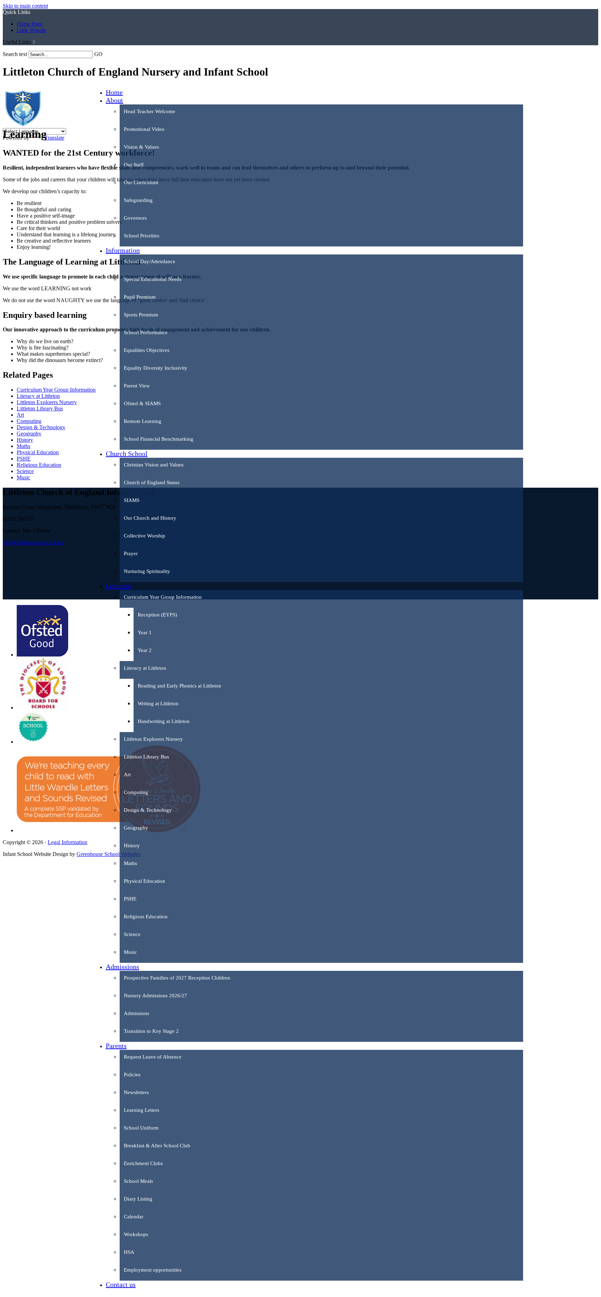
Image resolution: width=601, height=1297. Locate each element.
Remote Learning (142, 421)
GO (98, 54)
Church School (126, 453)
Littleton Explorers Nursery (153, 739)
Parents (116, 1046)
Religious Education (146, 916)
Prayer (131, 553)
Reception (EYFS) (157, 615)
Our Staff (134, 164)
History (132, 845)
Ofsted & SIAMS (142, 403)
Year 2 (145, 650)
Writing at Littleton (158, 703)
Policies (132, 1074)
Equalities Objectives (146, 350)
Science (132, 934)
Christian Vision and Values (154, 464)
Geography (136, 828)
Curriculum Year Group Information (163, 597)
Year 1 (145, 632)
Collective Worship (144, 536)
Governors (135, 218)
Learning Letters (141, 1110)
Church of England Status (151, 482)
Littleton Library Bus (146, 757)
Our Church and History (150, 518)
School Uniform (141, 1128)
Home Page (29, 24)
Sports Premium (141, 314)
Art (127, 774)
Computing (136, 792)
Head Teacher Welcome (149, 111)
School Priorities (141, 235)
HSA (129, 1252)
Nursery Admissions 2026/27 (155, 995)
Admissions (122, 966)
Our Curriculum (141, 182)
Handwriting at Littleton (164, 721)
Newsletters (136, 1092)
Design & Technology (148, 810)
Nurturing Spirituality (147, 571)
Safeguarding (138, 200)
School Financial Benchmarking (158, 439)
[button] (34, 42)
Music (130, 952)
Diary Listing (138, 1199)
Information (123, 250)
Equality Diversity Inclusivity (155, 368)
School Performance (146, 332)
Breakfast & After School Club (157, 1145)
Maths (130, 863)
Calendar (133, 1216)
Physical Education (144, 881)
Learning (118, 586)
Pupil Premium (140, 297)
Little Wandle (31, 30)
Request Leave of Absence (153, 1057)
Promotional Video (144, 129)
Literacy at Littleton (145, 668)
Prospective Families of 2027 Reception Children (177, 978)
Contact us (121, 1284)
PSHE (130, 899)
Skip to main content (25, 6)
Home (114, 92)
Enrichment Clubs (143, 1163)
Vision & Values (141, 147)
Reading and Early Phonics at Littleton (179, 686)
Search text (15, 54)
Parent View (137, 385)
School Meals (138, 1181)
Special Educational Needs (153, 279)
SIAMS (131, 500)
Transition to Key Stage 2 (151, 1031)
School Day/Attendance (149, 261)
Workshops (136, 1234)
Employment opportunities (153, 1270)
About (114, 100)
